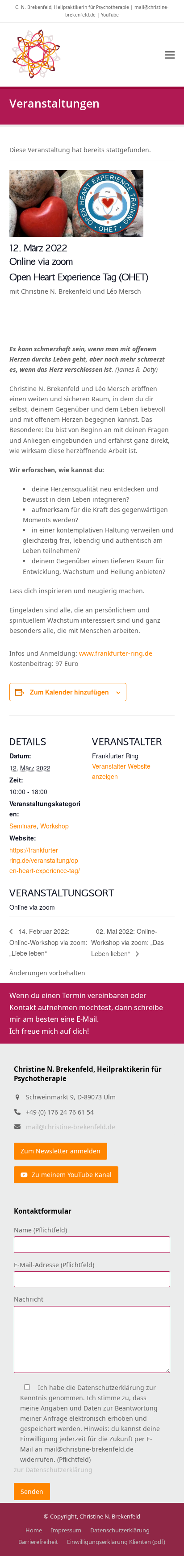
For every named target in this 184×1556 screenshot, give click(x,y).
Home (33, 1530)
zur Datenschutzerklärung (53, 1469)
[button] (170, 54)
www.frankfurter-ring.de (114, 653)
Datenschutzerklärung (120, 1530)
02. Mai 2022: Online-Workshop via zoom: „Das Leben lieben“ (127, 942)
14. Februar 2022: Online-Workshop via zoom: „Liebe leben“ (48, 942)
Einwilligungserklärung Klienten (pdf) (116, 1542)
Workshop (54, 825)
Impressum (66, 1530)
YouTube (110, 15)
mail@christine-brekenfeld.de (70, 1127)
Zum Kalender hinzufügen (69, 691)
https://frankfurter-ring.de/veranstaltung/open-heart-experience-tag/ (44, 860)
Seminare (23, 825)
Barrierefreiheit (38, 1542)
